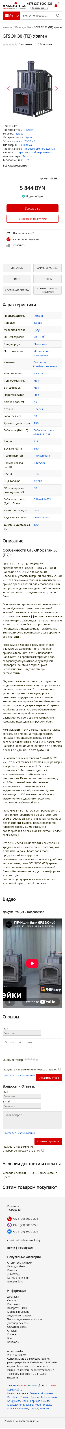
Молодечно (14, 1404)
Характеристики (47, 267)
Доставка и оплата (17, 290)
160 (36, 448)
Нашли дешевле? (23, 233)
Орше (25, 1401)
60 (35, 416)
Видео (17, 279)
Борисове (36, 1401)
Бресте (35, 1397)
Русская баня (42, 455)
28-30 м (39, 337)
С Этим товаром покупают (47, 290)
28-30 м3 (29, 141)
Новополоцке (42, 1404)
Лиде (46, 1401)
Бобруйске (13, 1401)
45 (35, 402)
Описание (16, 267)
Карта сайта (14, 1389)
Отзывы (47, 279)
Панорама (25, 145)
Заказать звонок (40, 7)
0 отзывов (25, 44)
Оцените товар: (13, 1059)
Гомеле (34, 1393)
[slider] (10, 44)
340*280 (39, 462)
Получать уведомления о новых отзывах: (30, 1069)
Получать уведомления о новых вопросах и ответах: (22, 1148)
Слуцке (34, 1408)
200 (36, 510)
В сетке (27, 156)
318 (36, 441)
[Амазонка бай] (14, 5)
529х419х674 (42, 499)
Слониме (22, 1408)
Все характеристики (15, 165)
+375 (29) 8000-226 (25, 1218)
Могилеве (46, 1393)
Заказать (33, 208)
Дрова (19, 133)
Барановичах (49, 1397)
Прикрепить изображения (19, 1075)
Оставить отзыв (49, 1077)
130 (36, 423)
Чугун (28, 137)
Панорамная (42, 517)
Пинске (11, 1408)
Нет (27, 160)
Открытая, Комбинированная (34, 152)
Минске (44, 1408)
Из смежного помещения (39, 148)
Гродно (24, 1397)
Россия (38, 409)
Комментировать (48, 1141)
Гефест (28, 129)
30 (35, 488)
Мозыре (28, 1404)
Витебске (13, 1397)
